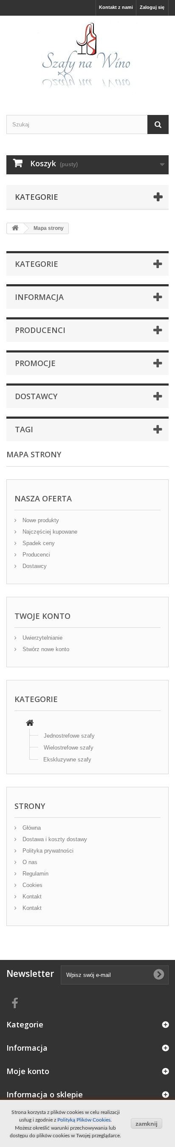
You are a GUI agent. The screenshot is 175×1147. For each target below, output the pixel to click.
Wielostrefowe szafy (68, 747)
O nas (29, 862)
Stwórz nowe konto (45, 649)
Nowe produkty (40, 520)
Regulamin (34, 873)
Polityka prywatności (47, 851)
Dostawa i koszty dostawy (54, 839)
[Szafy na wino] (87, 58)
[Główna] (30, 724)
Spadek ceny (38, 543)
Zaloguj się (152, 7)
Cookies (31, 885)
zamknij (146, 1123)
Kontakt (31, 896)
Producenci (40, 330)
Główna (31, 828)
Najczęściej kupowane (49, 532)
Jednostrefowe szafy (69, 736)
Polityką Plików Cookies (83, 1119)
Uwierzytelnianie (41, 638)
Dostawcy (36, 396)
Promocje (35, 363)
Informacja (39, 297)
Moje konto (27, 1071)
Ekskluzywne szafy (67, 759)
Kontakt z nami (116, 7)
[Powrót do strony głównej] (15, 228)
